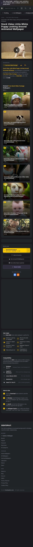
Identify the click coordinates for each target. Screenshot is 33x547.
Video (7, 68)
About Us (3, 471)
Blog (2, 473)
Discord (3, 476)
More (4, 90)
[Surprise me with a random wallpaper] (22, 8)
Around (27, 68)
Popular (3, 440)
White (14, 68)
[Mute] (27, 57)
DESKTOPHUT (6, 425)
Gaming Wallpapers (6, 458)
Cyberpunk (3, 460)
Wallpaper (11, 70)
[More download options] (28, 250)
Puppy (18, 68)
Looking (22, 68)
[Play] (3, 57)
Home (2, 17)
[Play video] (17, 50)
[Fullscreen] (30, 57)
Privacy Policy (4, 483)
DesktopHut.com (9, 490)
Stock (4, 68)
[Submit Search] (25, 8)
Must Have (4, 445)
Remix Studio (17, 267)
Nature (3, 463)
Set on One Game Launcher (17, 262)
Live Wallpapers (17, 13)
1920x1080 (19, 76)
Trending (6, 13)
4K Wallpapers (4, 456)
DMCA (2, 478)
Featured (3, 443)
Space (2, 465)
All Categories (4, 447)
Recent (3, 438)
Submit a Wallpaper (8, 435)
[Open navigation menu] (30, 8)
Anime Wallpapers (5, 453)
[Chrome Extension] (15, 274)
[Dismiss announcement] (31, 3)
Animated (5, 70)
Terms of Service (5, 480)
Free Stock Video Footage (12, 17)
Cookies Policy (4, 485)
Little (11, 68)
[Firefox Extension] (18, 274)
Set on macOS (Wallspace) (17, 259)
